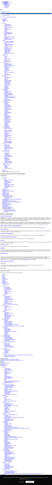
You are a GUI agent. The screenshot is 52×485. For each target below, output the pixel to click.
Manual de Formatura (7, 329)
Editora (3, 279)
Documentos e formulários (6, 208)
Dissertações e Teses (5, 192)
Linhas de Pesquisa (7, 182)
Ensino (3, 295)
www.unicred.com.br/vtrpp (25, 259)
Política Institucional (41, 227)
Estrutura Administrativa (8, 291)
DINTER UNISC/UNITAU (9, 186)
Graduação (6, 302)
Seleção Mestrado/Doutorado (7, 195)
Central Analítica (5, 278)
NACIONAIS (6, 198)
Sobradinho (6, 352)
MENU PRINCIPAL (3, 365)
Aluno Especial (4, 205)
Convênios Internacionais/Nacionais (8, 196)
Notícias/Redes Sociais (6, 206)
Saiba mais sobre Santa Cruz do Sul (10, 210)
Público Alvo (6, 180)
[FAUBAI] (2, 361)
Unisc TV (4, 283)
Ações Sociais (6, 317)
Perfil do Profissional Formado (9, 184)
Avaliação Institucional (8, 288)
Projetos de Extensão (7, 316)
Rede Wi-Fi (6, 332)
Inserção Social (6, 185)
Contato (3, 21)
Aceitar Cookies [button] (30, 481)
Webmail (5, 334)
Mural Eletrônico (7, 330)
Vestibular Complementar (8, 321)
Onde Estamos (4, 18)
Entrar (1, 9)
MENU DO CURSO (3, 175)
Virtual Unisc (6, 333)
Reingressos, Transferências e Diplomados (11, 324)
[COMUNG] (11, 360)
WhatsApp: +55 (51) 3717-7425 (9, 356)
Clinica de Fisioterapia (8, 336)
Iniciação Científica (7, 309)
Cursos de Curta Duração (8, 301)
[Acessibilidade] (3, 11)
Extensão (3, 311)
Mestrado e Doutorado (8, 303)
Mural (3, 275)
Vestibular (6, 320)
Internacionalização (5, 194)
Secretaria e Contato (5, 193)
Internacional (8, 11)
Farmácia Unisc (6, 340)
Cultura (3, 342)
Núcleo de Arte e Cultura (8, 345)
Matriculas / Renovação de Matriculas (10, 331)
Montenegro (6, 351)
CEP (5, 308)
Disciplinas (6, 183)
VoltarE (3, 277)
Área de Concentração (8, 181)
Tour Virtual (4, 19)
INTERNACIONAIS (7, 197)
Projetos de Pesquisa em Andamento (8, 190)
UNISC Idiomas (5, 282)
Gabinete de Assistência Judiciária (9, 339)
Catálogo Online (7, 328)
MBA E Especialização (8, 323)
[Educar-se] (2, 363)
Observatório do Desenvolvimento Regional (9, 200)
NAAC (3, 276)
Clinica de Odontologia (8, 337)
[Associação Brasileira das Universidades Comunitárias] (9, 359)
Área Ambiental (7, 287)
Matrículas (6, 314)
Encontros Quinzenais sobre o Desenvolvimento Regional (11, 201)
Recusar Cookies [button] (22, 481)
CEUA (5, 307)
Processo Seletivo (5, 319)
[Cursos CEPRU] (3, 364)
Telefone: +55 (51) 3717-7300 (9, 355)
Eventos (5, 310)
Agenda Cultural (7, 343)
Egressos (5, 188)
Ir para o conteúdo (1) (5, 1)
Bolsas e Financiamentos (6, 204)
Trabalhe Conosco (5, 20)
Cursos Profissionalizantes (8, 299)
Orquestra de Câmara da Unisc (9, 346)
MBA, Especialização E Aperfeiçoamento (11, 304)
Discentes (4, 191)
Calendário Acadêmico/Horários (7, 207)
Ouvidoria (6, 292)
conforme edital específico (40, 235)
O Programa (4, 179)
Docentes (3, 189)
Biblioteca (6, 327)
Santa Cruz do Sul (7, 349)
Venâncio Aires (6, 353)
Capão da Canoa (7, 350)
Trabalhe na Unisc (7, 293)
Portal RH (4, 274)
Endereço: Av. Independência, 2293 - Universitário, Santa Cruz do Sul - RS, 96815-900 (18, 354)
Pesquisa (3, 305)
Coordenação (6, 187)
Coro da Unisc (6, 344)
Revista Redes (4, 202)
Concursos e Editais (7, 289)
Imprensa (3, 280)
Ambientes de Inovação (8, 306)
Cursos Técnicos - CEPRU (8, 298)
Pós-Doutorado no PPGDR (6, 203)
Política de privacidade (6, 284)
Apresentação (4, 177)
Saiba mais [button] (30, 478)
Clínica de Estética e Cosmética (9, 341)
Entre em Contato (5, 211)
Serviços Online (5, 326)
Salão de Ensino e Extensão (8, 315)
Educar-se (6, 300)
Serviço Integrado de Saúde (8, 338)
